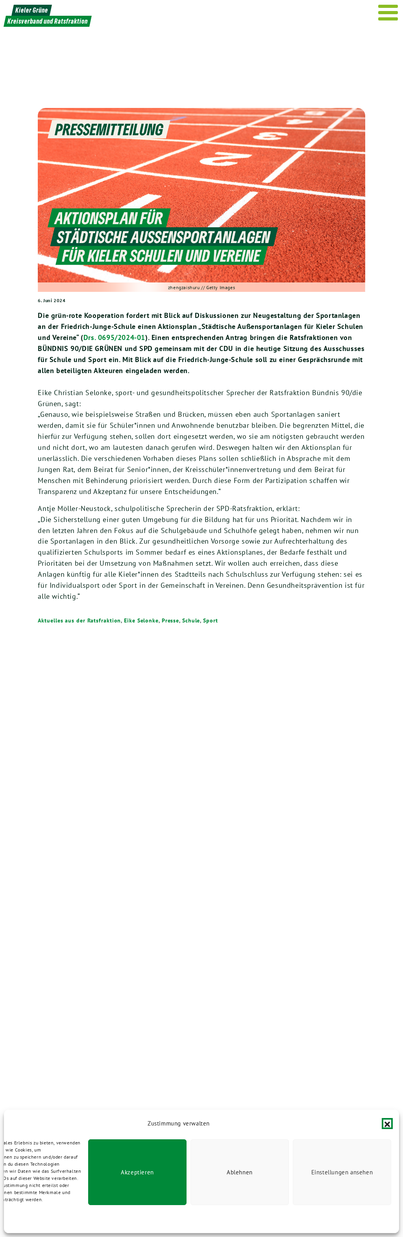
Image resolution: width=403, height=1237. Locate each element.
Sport (210, 620)
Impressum (83, 1219)
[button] (387, 1123)
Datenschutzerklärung (43, 1219)
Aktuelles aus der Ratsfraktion (79, 620)
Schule (191, 620)
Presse (170, 620)
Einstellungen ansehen (342, 1172)
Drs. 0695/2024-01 (114, 337)
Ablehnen (240, 1172)
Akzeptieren (137, 1172)
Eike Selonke (141, 620)
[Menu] (388, 12)
